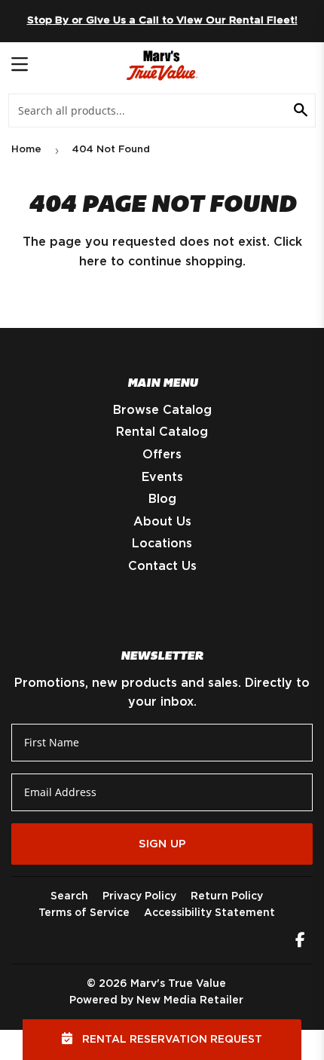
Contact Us (162, 566)
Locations (162, 544)
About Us (162, 522)
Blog (162, 499)
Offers (162, 455)
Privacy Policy (139, 896)
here (93, 262)
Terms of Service (84, 913)
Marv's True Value (178, 984)
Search (69, 896)
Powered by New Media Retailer (156, 1000)
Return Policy (227, 896)
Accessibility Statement (209, 913)
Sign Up (162, 844)
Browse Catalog (162, 410)
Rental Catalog (162, 432)
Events (162, 477)
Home (26, 150)
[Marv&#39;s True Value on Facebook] (300, 942)
